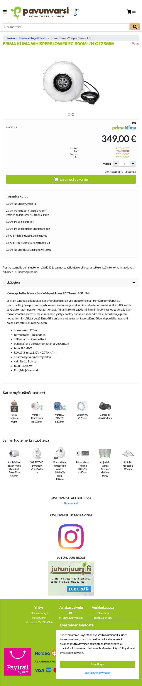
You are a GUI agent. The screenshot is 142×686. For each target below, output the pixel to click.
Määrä (106, 163)
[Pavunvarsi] (40, 12)
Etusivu (10, 38)
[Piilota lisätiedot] (133, 282)
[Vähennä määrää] (115, 163)
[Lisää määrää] (132, 163)
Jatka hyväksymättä (97, 672)
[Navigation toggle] (5, 12)
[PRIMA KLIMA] (124, 127)
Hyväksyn (97, 664)
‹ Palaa (135, 43)
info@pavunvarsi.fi (71, 617)
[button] (13, 81)
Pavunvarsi (71, 503)
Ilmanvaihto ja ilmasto (33, 38)
